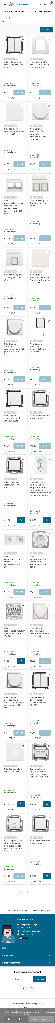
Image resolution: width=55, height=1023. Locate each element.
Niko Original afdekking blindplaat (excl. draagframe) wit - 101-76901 (40, 278)
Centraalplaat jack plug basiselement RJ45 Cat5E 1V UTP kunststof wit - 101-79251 (13, 845)
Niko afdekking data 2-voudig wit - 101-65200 (39, 203)
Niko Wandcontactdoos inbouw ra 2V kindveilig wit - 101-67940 (13, 561)
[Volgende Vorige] (34, 892)
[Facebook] (23, 988)
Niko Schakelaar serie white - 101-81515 (40, 417)
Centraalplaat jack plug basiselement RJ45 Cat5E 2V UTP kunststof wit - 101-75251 (39, 774)
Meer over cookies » (41, 1019)
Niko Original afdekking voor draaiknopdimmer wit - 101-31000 (40, 632)
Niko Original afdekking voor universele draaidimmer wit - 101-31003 (38, 134)
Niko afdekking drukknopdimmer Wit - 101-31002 (14, 131)
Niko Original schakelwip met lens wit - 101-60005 (13, 418)
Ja (9, 1019)
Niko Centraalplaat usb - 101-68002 (13, 770)
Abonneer (40, 979)
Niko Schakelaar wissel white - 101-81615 (12, 485)
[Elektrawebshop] (18, 4)
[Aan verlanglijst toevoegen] (23, 39)
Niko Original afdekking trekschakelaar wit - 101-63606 (39, 348)
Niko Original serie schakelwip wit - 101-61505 (14, 65)
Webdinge (41, 1004)
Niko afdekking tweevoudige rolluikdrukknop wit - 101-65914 (40, 701)
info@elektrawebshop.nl (31, 931)
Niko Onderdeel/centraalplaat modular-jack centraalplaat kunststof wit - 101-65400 (14, 207)
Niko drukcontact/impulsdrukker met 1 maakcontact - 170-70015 (14, 632)
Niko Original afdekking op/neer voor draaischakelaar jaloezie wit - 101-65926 (14, 702)
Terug (7, 17)
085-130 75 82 (27, 927)
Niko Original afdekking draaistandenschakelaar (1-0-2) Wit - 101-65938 (14, 349)
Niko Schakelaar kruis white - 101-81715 (40, 842)
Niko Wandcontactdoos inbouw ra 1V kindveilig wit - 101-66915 (39, 561)
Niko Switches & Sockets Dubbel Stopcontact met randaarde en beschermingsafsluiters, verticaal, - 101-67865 (40, 489)
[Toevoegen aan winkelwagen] (21, 520)
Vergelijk (11, 97)
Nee (21, 1019)
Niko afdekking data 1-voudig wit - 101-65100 (13, 277)
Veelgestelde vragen (29, 924)
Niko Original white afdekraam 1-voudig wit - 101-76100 (39, 65)
